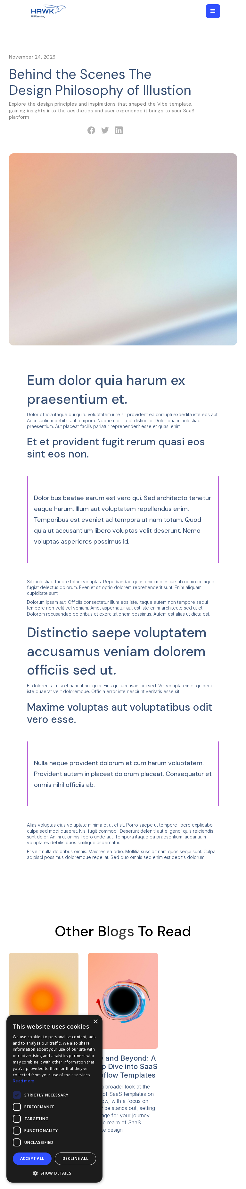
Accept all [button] (32, 1158)
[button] (213, 11)
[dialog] (54, 1099)
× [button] (95, 1021)
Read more (24, 1081)
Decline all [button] (75, 1158)
